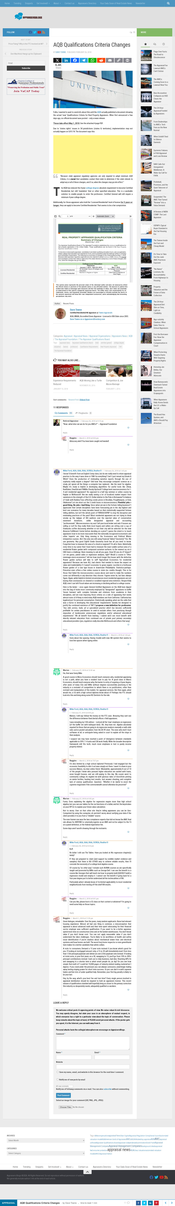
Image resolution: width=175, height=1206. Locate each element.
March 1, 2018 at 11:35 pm (83, 918)
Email (97, 1052)
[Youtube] (39, 32)
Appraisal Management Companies (125, 1146)
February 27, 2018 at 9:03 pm (83, 799)
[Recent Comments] (154, 44)
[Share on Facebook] (138, 1203)
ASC (132, 1139)
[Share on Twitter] (144, 1203)
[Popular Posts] (145, 44)
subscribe (107, 1089)
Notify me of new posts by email (72, 1080)
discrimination (141, 1143)
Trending (17, 3)
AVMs (136, 1139)
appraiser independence (127, 1143)
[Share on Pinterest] (156, 1203)
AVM (153, 1139)
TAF (120, 347)
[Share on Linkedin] (150, 1203)
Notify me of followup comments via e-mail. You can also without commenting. (93, 1089)
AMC (157, 1139)
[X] (57, 60)
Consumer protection (99, 1150)
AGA (132, 1150)
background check (148, 1146)
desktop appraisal (144, 1139)
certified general (106, 343)
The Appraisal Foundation (66, 339)
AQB (99, 112)
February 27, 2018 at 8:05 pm (83, 713)
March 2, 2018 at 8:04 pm (89, 438)
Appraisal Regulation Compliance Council (145, 1136)
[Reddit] (101, 60)
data (96, 1135)
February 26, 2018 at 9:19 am (92, 421)
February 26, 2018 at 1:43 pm (116, 471)
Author (57, 304)
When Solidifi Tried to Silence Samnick (161, 139)
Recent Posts (68, 304)
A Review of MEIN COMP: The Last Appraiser (161, 214)
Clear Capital (125, 1136)
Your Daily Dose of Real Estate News (116, 3)
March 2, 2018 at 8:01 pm (89, 899)
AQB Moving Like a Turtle (91, 380)
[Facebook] (75, 60)
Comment (60, 1034)
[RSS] (43, 32)
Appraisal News (81, 336)
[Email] (110, 60)
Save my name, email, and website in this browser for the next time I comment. (91, 1072)
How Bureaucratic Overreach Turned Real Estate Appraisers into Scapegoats (161, 388)
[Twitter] (34, 32)
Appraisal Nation (106, 1154)
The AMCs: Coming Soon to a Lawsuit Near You (161, 82)
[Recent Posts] (163, 44)
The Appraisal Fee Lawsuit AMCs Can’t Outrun (161, 68)
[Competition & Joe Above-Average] (119, 370)
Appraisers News (119, 336)
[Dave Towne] (60, 318)
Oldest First (85, 400)
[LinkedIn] (66, 60)
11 (134, 32)
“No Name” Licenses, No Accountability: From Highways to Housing (161, 275)
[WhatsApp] (92, 60)
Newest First (73, 400)
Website (59, 1062)
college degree (92, 188)
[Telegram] (84, 60)
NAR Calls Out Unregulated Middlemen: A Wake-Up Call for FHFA (160, 170)
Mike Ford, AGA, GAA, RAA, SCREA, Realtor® (82, 470)
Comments (65, 413)
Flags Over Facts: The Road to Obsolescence (160, 54)
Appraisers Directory (87, 3)
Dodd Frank (150, 1143)
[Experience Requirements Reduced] (66, 370)
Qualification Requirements (89, 347)
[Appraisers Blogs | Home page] (27, 16)
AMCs (128, 1139)
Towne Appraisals (105, 313)
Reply (65, 433)
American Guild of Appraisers (115, 1139)
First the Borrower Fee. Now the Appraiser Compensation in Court (161, 340)
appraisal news (65, 343)
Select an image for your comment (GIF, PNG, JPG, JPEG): (80, 1100)
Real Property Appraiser (108, 347)
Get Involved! (42, 3)
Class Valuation (140, 1150)
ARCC (97, 1154)
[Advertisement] (118, 17)
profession (74, 347)
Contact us (69, 3)
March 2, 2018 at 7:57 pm (89, 761)
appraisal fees (114, 1135)
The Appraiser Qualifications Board (94, 339)
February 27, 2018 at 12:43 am (83, 670)
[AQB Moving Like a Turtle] (93, 370)
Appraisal (68, 336)
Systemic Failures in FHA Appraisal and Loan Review (161, 153)
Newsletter (140, 3)
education (57, 347)
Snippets (29, 3)
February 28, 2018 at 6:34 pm (83, 846)
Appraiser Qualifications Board (82, 343)
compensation (103, 1136)
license (65, 347)
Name (59, 1052)
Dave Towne (61, 52)
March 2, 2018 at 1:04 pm (120, 635)
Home (7, 3)
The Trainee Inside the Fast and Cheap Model (161, 243)
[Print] (127, 60)
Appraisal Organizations (99, 336)
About (56, 3)
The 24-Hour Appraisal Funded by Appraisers (160, 111)
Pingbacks (84, 413)
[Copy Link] (119, 60)
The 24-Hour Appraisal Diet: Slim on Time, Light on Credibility (159, 307)
